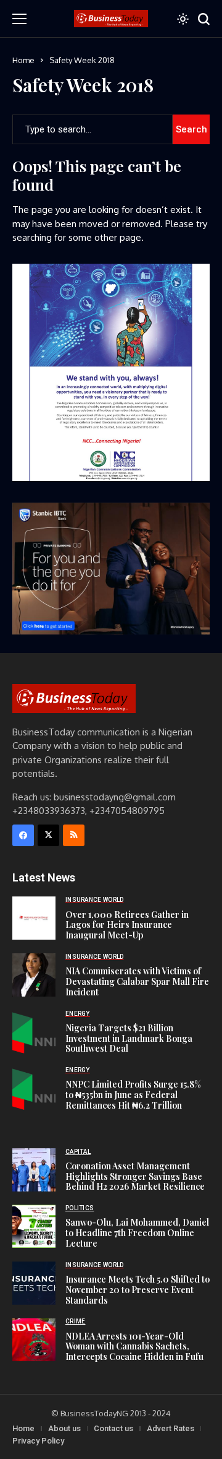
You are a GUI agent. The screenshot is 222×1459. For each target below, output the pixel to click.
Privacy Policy (38, 1440)
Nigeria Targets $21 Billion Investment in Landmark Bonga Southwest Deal (128, 1038)
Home (23, 60)
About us (64, 1428)
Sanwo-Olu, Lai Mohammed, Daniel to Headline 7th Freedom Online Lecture (137, 1232)
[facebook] (23, 835)
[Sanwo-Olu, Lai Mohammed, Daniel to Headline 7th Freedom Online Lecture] (34, 1226)
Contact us (113, 1428)
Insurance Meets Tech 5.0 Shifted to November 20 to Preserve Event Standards (137, 1289)
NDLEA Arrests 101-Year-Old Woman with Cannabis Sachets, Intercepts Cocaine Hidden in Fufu (134, 1346)
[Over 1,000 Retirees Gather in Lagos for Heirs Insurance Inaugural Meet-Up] (34, 918)
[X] (48, 835)
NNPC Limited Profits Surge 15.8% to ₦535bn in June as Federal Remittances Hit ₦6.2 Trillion (133, 1094)
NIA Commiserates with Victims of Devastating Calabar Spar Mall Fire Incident (137, 981)
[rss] (73, 835)
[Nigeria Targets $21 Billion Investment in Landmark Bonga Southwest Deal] (34, 1032)
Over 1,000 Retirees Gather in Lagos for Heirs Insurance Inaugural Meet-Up (127, 925)
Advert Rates (170, 1428)
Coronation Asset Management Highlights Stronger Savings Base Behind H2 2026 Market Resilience (135, 1176)
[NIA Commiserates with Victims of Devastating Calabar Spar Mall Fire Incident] (34, 975)
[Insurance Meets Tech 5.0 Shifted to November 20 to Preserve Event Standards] (34, 1283)
